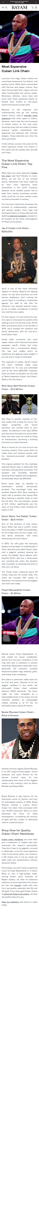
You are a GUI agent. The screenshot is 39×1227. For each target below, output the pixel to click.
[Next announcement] (36, 2)
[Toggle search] (6, 7)
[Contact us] (33, 7)
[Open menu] (3, 7)
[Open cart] (36, 7)
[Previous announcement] (3, 2)
